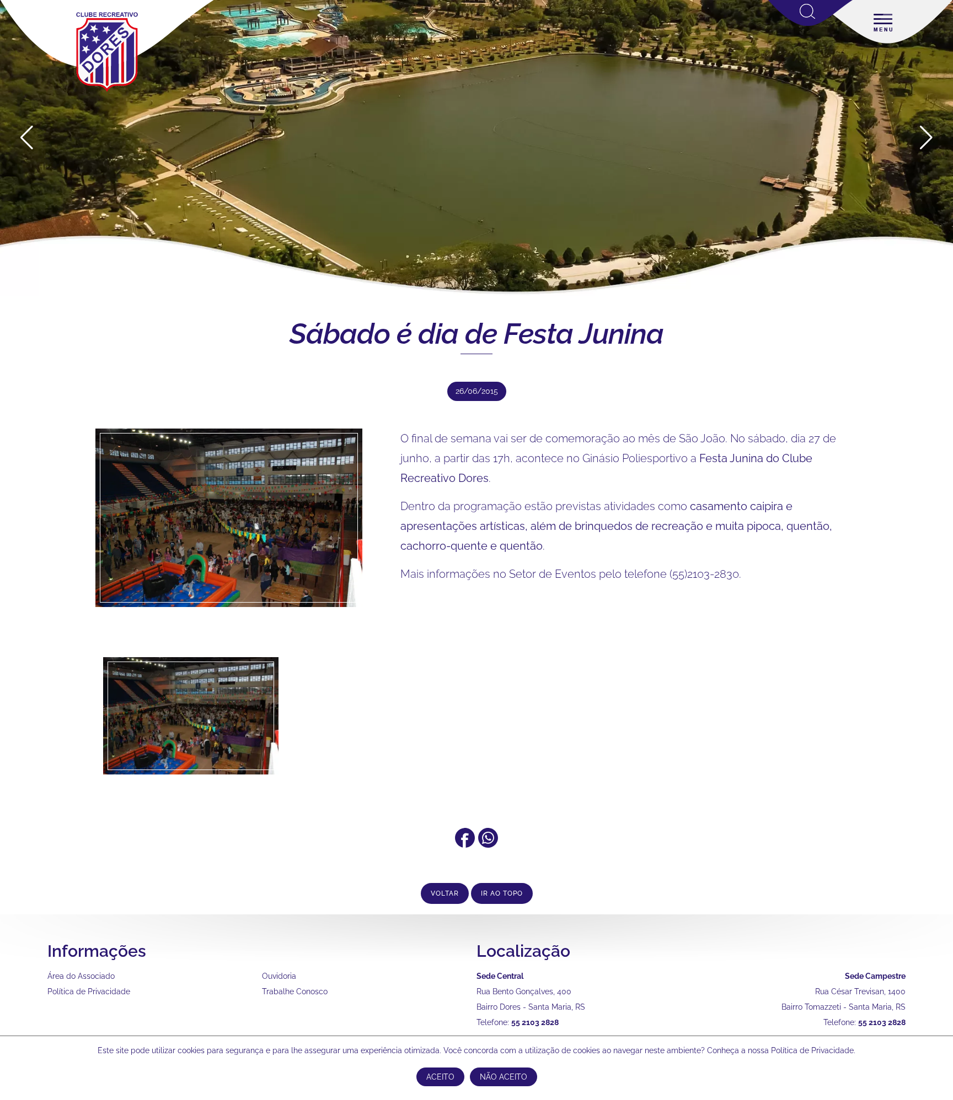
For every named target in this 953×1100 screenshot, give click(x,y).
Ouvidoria (279, 976)
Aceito (440, 1076)
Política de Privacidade (88, 991)
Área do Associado (81, 976)
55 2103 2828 (535, 1022)
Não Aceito (503, 1076)
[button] (926, 138)
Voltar (445, 893)
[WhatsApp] (488, 843)
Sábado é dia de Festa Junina (476, 333)
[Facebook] (465, 843)
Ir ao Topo (502, 893)
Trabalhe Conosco (295, 991)
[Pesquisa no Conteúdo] (810, 24)
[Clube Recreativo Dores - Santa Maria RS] (107, 91)
